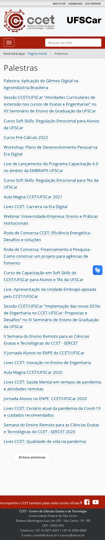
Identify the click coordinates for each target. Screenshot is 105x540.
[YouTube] (94, 503)
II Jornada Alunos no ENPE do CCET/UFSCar (44, 353)
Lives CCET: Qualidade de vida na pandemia (45, 441)
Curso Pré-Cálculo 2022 (26, 137)
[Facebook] (87, 503)
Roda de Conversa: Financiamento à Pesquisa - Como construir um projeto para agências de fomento (48, 256)
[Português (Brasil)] (35, 20)
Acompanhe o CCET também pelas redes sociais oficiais (40, 503)
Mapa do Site (59, 3)
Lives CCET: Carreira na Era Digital (35, 206)
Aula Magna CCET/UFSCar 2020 (33, 372)
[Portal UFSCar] (84, 19)
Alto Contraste (93, 3)
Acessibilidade (75, 3)
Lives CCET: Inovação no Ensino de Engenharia (47, 362)
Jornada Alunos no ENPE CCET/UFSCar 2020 (45, 398)
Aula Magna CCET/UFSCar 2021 (33, 197)
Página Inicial (37, 53)
